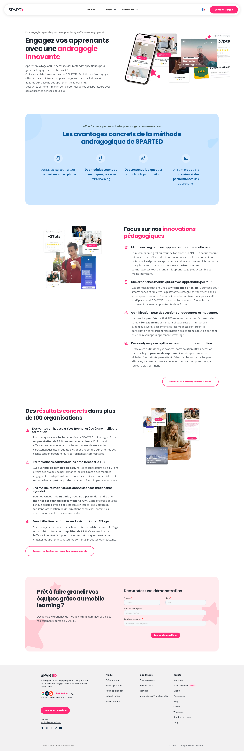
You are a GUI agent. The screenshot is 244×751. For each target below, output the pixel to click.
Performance (146, 685)
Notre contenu (113, 701)
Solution (91, 9)
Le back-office (113, 696)
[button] (205, 9)
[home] (16, 9)
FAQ (175, 722)
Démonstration (224, 9)
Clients (176, 690)
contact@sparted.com (51, 722)
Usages (108, 9)
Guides (176, 706)
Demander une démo (55, 710)
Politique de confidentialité (191, 745)
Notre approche (114, 685)
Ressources (128, 9)
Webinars (178, 712)
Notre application (114, 690)
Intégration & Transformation (154, 696)
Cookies (173, 745)
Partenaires (179, 696)
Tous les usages (147, 680)
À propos (178, 680)
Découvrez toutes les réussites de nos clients (60, 551)
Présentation (112, 680)
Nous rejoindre (180, 685)
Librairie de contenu (183, 717)
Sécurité (144, 690)
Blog (175, 701)
